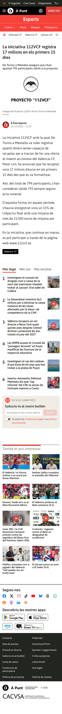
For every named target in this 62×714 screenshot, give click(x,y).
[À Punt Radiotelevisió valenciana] (20, 688)
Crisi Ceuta (29, 3)
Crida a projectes (41, 656)
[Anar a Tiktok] (26, 596)
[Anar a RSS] (26, 602)
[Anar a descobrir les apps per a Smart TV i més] (29, 626)
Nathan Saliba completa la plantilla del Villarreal (45, 474)
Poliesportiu (51, 27)
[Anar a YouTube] (33, 596)
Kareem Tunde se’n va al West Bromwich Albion (15, 503)
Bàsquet (35, 27)
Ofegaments (44, 3)
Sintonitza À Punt (41, 644)
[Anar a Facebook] (4, 596)
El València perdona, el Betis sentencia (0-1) (44, 503)
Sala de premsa (10, 644)
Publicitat (37, 638)
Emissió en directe (11, 650)
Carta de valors (10, 662)
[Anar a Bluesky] (41, 596)
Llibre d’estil (38, 662)
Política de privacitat (13, 677)
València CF (31, 34)
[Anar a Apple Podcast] (12, 602)
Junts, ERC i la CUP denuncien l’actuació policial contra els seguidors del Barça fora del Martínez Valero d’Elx (15, 535)
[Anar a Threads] (48, 596)
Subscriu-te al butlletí (13, 656)
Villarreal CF (15, 34)
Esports (31, 19)
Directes (54, 10)
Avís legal (37, 668)
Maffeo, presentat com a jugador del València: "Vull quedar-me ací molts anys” (15, 568)
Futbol (8, 27)
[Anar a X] (12, 596)
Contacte (7, 638)
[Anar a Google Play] (13, 617)
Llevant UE (46, 34)
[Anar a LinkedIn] (19, 602)
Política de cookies (42, 677)
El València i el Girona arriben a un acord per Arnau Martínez (14, 475)
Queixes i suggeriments (44, 650)
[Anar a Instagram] (19, 596)
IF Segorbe (14, 3)
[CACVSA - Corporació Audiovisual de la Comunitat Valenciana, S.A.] (26, 696)
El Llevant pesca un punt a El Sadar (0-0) (45, 566)
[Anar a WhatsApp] (55, 596)
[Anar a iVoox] (4, 602)
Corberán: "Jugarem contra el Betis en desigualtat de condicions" (43, 533)
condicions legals (34, 419)
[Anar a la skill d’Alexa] (7, 626)
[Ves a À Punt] (17, 11)
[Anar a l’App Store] (37, 617)
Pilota (23, 27)
